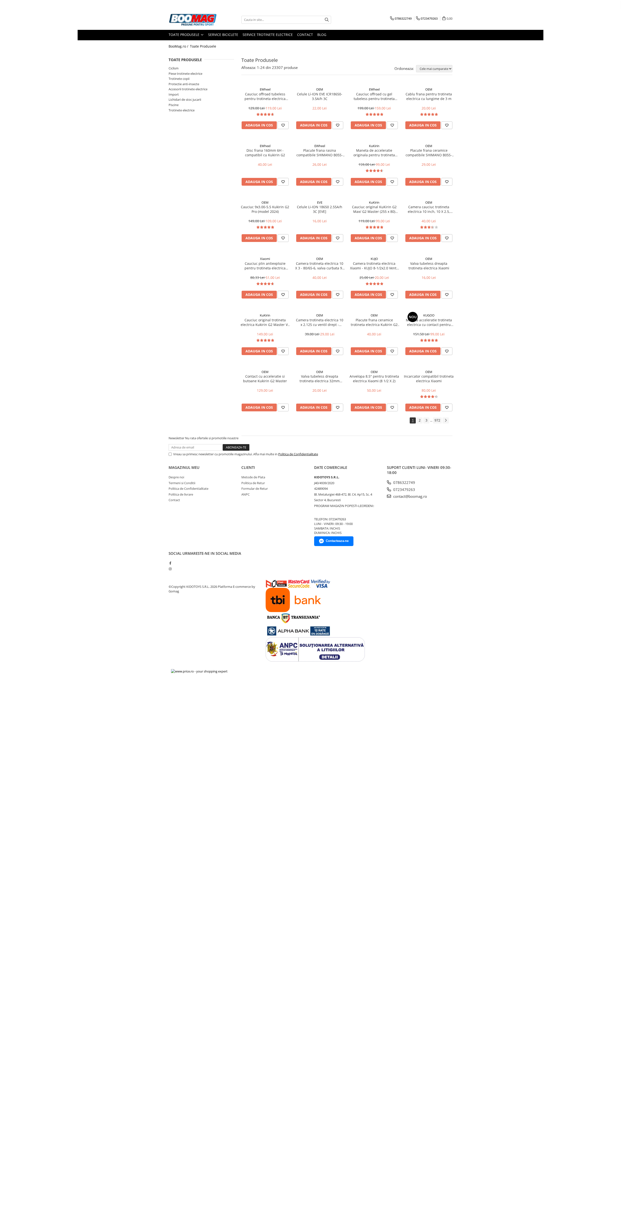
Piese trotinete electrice (185, 73)
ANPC (245, 494)
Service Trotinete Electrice (268, 34)
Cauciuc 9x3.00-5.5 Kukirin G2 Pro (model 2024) (265, 209)
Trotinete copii (179, 78)
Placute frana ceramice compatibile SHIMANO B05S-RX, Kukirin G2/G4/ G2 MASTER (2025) (429, 152)
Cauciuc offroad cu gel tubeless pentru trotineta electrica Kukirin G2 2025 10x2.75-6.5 (374, 96)
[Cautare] (326, 20)
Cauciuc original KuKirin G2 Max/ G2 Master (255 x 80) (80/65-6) (374, 209)
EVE (319, 202)
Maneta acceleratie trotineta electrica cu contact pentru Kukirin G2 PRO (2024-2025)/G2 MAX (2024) (429, 322)
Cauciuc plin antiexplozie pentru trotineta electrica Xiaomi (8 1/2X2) (265, 265)
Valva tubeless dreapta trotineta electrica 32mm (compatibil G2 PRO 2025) (319, 378)
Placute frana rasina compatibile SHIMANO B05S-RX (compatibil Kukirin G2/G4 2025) (319, 152)
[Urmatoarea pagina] (445, 420)
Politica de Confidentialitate (298, 454)
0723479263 (403, 489)
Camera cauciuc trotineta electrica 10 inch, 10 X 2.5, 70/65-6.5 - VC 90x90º (429, 209)
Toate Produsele (184, 34)
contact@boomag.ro (409, 496)
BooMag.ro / (179, 46)
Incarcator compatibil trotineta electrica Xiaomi (429, 378)
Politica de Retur (253, 483)
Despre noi (176, 477)
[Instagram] (170, 569)
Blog (321, 34)
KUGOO (428, 315)
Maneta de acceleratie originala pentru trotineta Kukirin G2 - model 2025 (374, 152)
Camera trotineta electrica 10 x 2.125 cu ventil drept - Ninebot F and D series (319, 322)
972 (437, 420)
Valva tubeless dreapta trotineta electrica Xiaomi (429, 265)
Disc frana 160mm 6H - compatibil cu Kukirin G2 (265, 152)
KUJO (374, 259)
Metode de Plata (253, 477)
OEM (319, 89)
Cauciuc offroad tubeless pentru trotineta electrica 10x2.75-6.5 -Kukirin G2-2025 (265, 96)
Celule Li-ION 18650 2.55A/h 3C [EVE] (319, 209)
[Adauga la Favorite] (283, 125)
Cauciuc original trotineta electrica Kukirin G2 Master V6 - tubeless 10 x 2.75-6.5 (265, 322)
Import (174, 94)
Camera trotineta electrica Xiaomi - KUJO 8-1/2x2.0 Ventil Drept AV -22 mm (374, 265)
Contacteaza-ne (337, 541)
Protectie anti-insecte (184, 84)
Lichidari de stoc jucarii (185, 99)
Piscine (174, 105)
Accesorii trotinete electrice (188, 89)
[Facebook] (170, 563)
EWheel (265, 89)
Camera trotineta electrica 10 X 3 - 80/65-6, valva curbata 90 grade (319, 265)
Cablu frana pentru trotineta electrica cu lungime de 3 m (429, 96)
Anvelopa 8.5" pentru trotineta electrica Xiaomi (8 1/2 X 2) (374, 378)
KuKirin (374, 146)
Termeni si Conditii (182, 483)
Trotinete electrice (182, 110)
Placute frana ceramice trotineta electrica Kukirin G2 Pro (374, 322)
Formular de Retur (254, 488)
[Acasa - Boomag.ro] (193, 19)
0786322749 (403, 482)
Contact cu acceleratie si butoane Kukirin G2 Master (265, 378)
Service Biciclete (223, 34)
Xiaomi (265, 259)
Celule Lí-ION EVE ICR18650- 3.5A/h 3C (319, 96)
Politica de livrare (181, 494)
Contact (305, 34)
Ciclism (174, 68)
